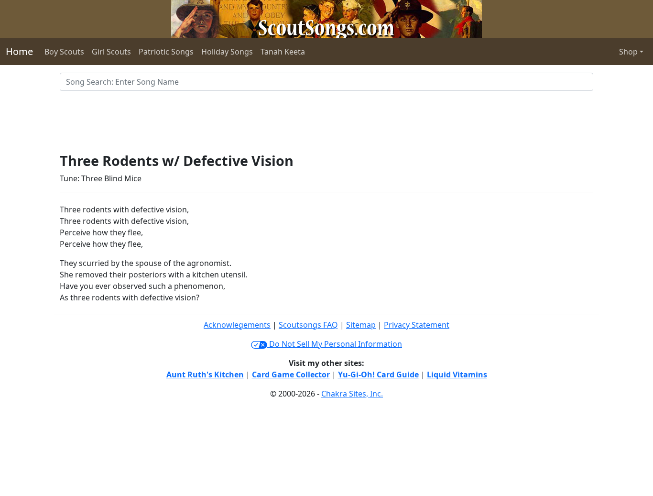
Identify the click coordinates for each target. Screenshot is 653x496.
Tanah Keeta (283, 51)
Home (19, 51)
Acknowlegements (237, 325)
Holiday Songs (227, 51)
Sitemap (361, 325)
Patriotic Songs (166, 51)
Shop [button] (628, 51)
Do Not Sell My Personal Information (334, 344)
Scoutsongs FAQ (308, 325)
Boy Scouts (64, 51)
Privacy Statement (416, 325)
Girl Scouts (111, 51)
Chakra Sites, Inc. (352, 393)
